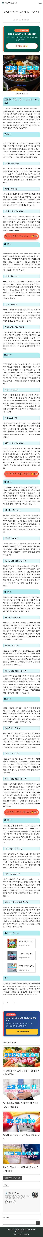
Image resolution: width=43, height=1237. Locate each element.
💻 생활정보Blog (9, 3)
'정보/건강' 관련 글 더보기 (12, 1178)
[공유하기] (9, 1002)
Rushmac (25, 1232)
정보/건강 (18, 20)
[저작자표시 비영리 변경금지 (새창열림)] (17, 1003)
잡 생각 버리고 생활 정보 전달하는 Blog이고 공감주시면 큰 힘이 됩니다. (17, 1197)
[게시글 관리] (12, 1002)
